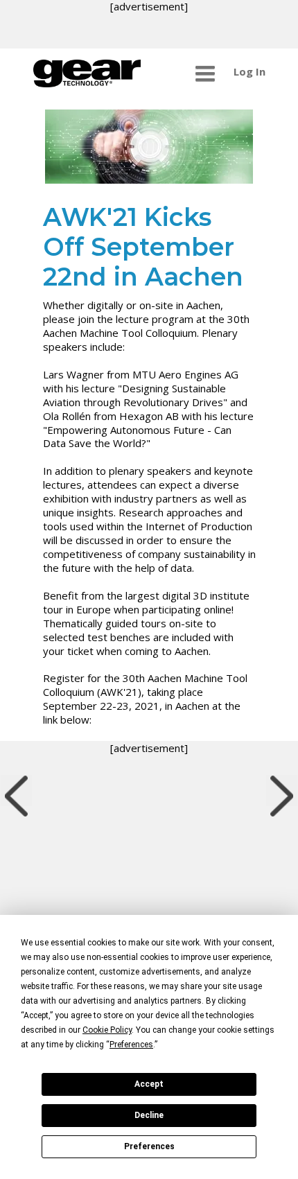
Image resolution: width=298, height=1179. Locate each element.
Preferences (149, 1146)
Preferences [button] (131, 1044)
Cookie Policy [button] (107, 1030)
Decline (149, 1115)
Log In (249, 71)
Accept (149, 1084)
